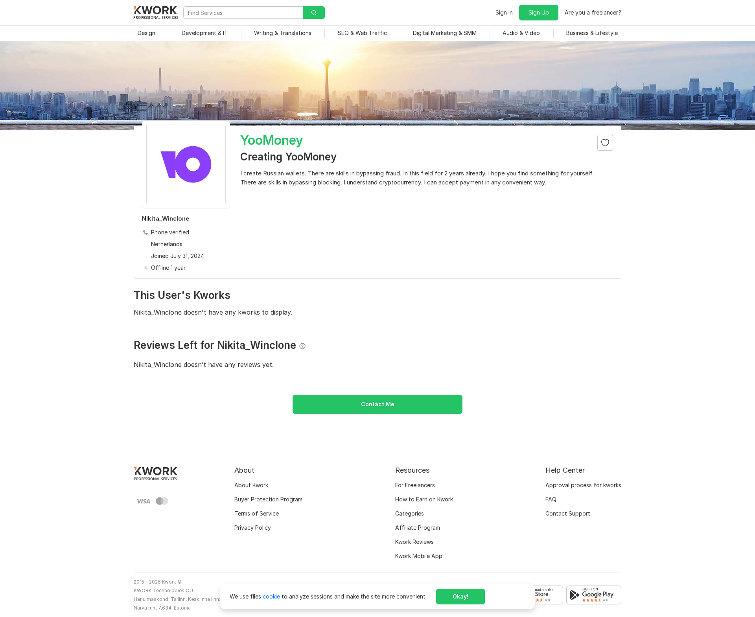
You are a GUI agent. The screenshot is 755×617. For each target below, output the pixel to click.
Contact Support (567, 513)
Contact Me (377, 404)
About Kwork (251, 485)
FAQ (550, 499)
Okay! (460, 596)
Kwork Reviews (414, 541)
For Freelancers (415, 485)
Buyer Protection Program (268, 499)
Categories (409, 513)
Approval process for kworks (583, 485)
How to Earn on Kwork (424, 499)
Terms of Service (256, 513)
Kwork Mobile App (418, 556)
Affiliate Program (417, 527)
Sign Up (538, 12)
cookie (271, 596)
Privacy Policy (252, 527)
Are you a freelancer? (593, 12)
